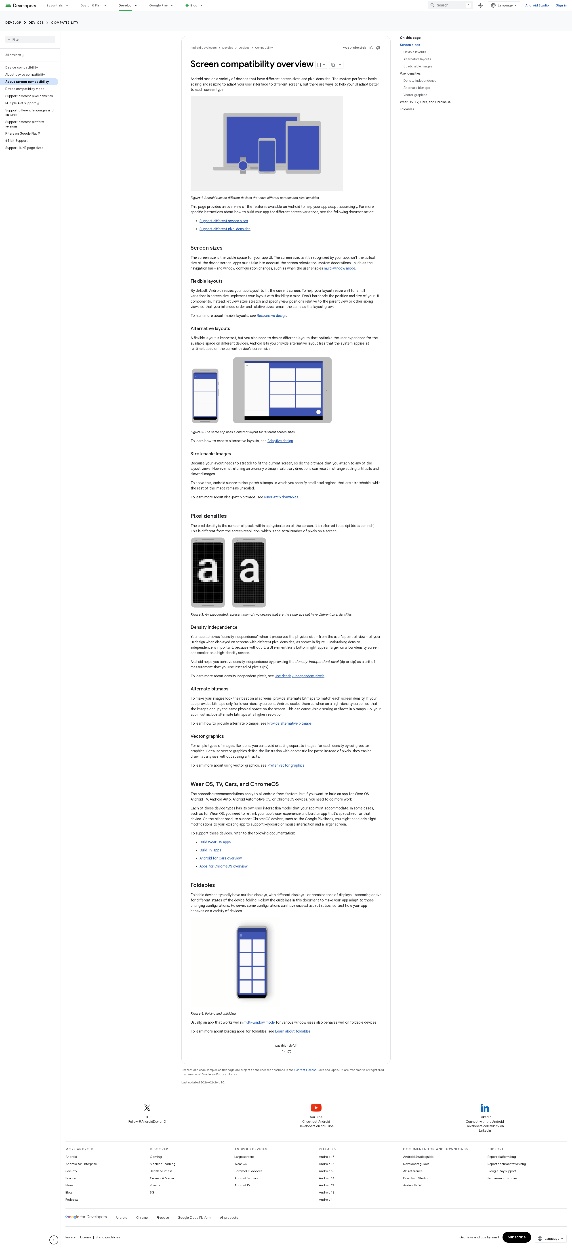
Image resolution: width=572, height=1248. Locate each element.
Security (71, 1171)
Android (71, 1157)
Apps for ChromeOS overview (224, 866)
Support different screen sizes (224, 221)
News (69, 1185)
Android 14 (326, 1178)
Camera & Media (162, 1178)
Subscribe (517, 1237)
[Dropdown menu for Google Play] (174, 5)
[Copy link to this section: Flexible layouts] (227, 281)
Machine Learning (162, 1164)
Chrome (142, 1218)
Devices (36, 23)
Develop (125, 5)
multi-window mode (339, 268)
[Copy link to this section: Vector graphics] (228, 736)
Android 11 (326, 1200)
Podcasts (71, 1200)
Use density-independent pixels (299, 676)
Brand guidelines (108, 1237)
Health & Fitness (161, 1171)
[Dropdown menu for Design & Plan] (107, 5)
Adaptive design (280, 441)
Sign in (561, 5)
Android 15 (326, 1171)
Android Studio (537, 5)
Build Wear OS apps (215, 842)
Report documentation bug (507, 1164)
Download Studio (415, 1178)
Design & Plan (90, 5)
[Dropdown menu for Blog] (203, 5)
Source (70, 1178)
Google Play (158, 5)
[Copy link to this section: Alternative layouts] (234, 329)
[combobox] (450, 5)
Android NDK (412, 1185)
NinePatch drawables (281, 497)
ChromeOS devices (248, 1171)
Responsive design (271, 316)
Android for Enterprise (81, 1164)
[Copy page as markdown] (333, 65)
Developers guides (416, 1164)
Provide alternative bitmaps (289, 723)
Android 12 (326, 1192)
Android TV (242, 1185)
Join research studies (502, 1178)
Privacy (155, 1185)
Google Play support (502, 1171)
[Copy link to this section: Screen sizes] (227, 248)
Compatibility (65, 23)
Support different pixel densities (225, 229)
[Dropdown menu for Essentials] (69, 5)
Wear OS (240, 1164)
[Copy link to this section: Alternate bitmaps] (232, 689)
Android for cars (246, 1178)
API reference (413, 1171)
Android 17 (326, 1157)
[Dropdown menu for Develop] (138, 5)
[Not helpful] (378, 47)
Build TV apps (210, 850)
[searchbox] (30, 39)
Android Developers (204, 48)
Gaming (156, 1157)
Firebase (163, 1218)
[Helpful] (371, 47)
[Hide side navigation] (53, 1239)
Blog (193, 5)
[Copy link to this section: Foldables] (219, 885)
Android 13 (326, 1185)
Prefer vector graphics (286, 765)
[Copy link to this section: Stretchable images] (235, 454)
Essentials (55, 5)
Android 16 (326, 1164)
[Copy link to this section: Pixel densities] (231, 516)
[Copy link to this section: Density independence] (242, 627)
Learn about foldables (293, 1031)
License (85, 1237)
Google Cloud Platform (194, 1218)
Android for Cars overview (221, 858)
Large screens (244, 1157)
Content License (305, 1070)
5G (152, 1192)
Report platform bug (502, 1157)
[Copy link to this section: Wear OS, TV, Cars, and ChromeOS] (283, 784)
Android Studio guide (418, 1157)
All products (229, 1218)
